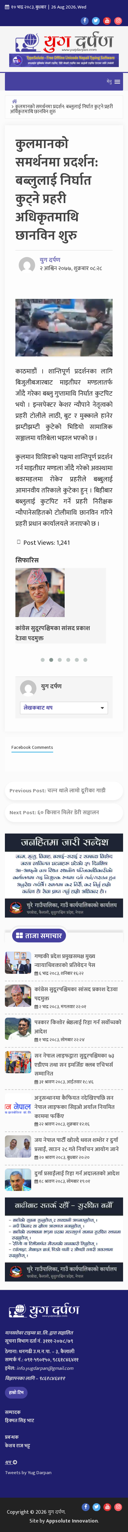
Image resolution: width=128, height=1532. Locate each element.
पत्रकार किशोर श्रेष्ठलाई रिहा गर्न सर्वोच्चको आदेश (77, 1027)
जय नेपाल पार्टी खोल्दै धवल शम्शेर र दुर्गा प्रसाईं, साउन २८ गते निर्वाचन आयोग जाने (76, 1145)
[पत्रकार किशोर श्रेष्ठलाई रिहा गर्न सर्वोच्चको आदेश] (18, 1030)
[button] (109, 82)
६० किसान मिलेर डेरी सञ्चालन (68, 812)
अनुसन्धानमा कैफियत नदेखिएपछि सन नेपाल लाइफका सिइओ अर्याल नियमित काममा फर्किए (74, 1107)
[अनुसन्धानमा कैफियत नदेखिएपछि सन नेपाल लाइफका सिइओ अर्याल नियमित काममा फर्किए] (18, 1105)
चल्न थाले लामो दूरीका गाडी (76, 790)
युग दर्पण (50, 260)
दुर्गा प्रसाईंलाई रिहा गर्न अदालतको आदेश (76, 1173)
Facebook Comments (32, 747)
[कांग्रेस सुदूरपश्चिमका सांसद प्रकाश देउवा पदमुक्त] (40, 592)
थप (9, 1462)
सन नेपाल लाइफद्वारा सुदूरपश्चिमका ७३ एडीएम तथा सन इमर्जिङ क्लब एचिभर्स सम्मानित (74, 1065)
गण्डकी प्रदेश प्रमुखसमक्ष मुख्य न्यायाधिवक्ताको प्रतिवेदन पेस (64, 961)
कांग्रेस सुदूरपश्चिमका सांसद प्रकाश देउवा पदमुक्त (76, 994)
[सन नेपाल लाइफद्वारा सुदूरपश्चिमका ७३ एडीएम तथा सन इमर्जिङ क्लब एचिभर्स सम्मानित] (18, 1063)
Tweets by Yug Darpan (28, 1473)
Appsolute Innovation (72, 1521)
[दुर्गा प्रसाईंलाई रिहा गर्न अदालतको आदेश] (18, 1181)
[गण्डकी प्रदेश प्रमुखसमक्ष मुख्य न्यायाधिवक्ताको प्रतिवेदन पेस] (18, 964)
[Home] (14, 101)
